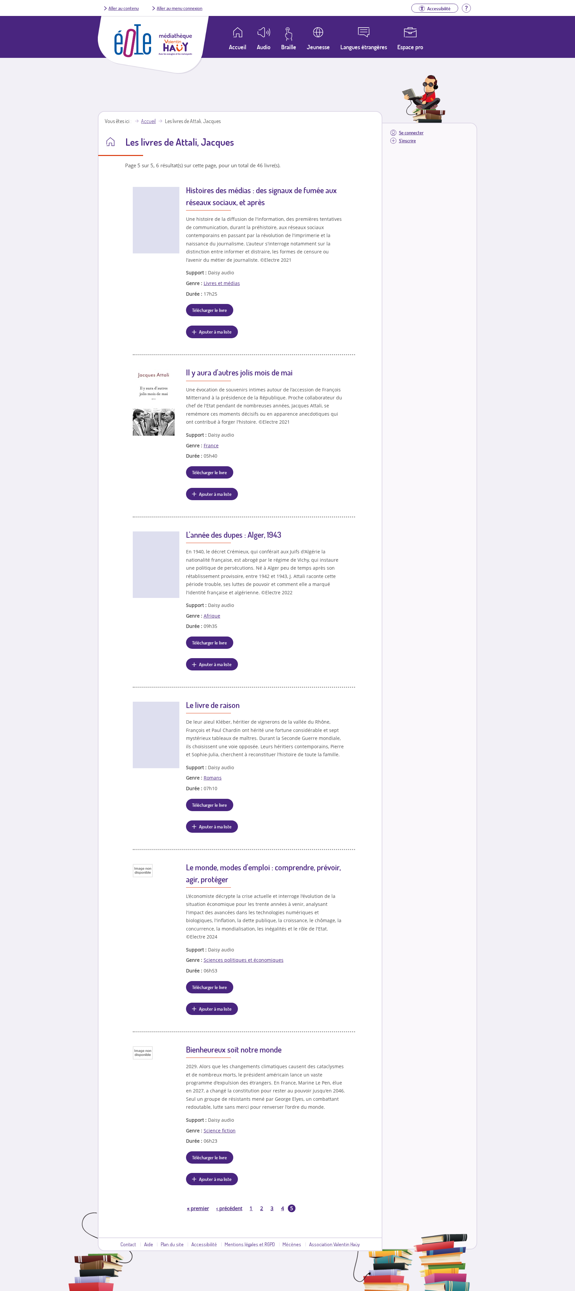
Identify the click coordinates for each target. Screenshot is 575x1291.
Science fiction (220, 1130)
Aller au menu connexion (179, 8)
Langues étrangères (363, 47)
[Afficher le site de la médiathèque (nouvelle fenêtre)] (175, 53)
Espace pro (410, 47)
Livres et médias (222, 283)
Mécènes (292, 1244)
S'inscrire (407, 140)
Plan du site (172, 1244)
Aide (148, 1244)
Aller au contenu (123, 8)
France (211, 445)
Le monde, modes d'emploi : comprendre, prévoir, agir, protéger (263, 873)
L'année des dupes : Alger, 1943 (233, 534)
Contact (128, 1244)
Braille (288, 47)
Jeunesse (318, 47)
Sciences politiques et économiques (244, 960)
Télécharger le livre (209, 310)
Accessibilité (204, 1244)
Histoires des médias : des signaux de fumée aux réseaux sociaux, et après (261, 196)
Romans (213, 778)
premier (198, 1208)
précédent (229, 1208)
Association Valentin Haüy (334, 1244)
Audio (264, 47)
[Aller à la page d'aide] (466, 7)
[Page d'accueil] (132, 55)
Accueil (148, 121)
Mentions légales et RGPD (250, 1244)
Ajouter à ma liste (215, 332)
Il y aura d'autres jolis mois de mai (239, 372)
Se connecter (411, 132)
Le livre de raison (213, 705)
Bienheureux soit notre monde (234, 1049)
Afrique (212, 616)
